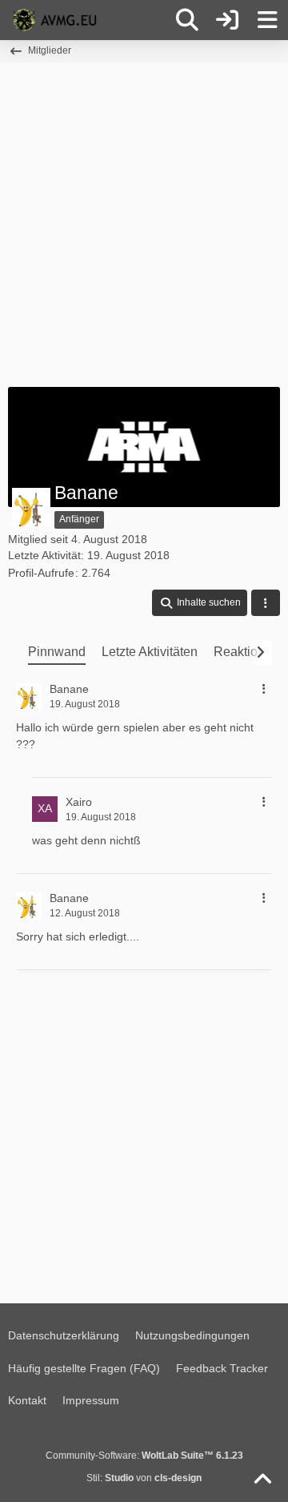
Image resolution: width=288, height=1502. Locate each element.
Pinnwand (57, 651)
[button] (199, 603)
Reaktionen (246, 651)
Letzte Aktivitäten (150, 651)
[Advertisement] (144, 223)
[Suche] (187, 20)
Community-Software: (144, 1455)
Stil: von (144, 1478)
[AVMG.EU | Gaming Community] (57, 20)
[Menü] (267, 20)
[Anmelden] (227, 20)
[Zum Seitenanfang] (262, 1479)
